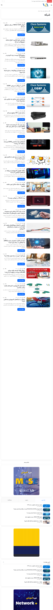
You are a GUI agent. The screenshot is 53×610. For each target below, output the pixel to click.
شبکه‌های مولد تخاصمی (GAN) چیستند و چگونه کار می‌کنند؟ (14, 143)
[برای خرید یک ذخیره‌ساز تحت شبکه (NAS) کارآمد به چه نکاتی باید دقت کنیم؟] (38, 127)
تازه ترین (43, 500)
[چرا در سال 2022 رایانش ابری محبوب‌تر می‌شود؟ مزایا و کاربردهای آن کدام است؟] (38, 214)
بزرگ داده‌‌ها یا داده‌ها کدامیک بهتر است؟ (34, 513)
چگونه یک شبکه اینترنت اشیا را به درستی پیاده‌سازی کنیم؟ (14, 435)
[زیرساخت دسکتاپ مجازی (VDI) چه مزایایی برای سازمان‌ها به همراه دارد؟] (38, 409)
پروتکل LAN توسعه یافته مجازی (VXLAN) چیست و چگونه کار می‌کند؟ (15, 271)
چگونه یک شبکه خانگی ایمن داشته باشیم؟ (16, 185)
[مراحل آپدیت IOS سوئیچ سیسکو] (38, 115)
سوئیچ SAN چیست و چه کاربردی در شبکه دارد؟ (15, 56)
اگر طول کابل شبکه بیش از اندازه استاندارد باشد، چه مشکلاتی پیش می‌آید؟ (16, 362)
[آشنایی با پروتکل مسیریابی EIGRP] (38, 88)
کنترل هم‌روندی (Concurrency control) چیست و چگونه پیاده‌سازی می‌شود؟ (28, 509)
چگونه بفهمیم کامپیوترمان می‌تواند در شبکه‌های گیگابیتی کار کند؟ (15, 171)
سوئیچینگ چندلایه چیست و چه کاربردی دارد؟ (14, 346)
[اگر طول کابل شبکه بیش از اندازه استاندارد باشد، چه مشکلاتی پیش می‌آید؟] (38, 363)
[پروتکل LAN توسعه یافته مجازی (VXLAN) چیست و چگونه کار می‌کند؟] (38, 273)
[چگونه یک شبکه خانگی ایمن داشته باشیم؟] (38, 187)
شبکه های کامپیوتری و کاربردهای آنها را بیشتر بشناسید (14, 287)
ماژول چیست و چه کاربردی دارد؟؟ (16, 448)
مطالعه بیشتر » (21, 34)
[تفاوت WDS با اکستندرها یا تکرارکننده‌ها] (38, 424)
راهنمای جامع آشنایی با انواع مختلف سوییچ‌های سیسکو (15, 41)
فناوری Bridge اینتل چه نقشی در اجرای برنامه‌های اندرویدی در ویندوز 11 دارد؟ (14, 315)
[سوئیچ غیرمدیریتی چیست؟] (38, 395)
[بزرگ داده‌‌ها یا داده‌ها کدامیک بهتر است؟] (46, 514)
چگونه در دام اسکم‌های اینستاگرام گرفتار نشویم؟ (33, 521)
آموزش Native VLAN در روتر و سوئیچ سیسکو (38, 1)
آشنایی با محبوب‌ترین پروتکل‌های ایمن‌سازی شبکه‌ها (16, 378)
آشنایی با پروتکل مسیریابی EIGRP (16, 86)
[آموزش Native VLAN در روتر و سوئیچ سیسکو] (38, 27)
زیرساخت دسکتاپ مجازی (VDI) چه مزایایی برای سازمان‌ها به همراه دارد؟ (15, 407)
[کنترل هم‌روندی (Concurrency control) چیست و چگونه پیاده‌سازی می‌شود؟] (46, 510)
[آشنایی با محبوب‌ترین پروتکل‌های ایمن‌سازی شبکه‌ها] (38, 380)
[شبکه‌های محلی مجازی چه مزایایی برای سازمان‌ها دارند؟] (38, 102)
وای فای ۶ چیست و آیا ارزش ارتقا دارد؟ (14, 256)
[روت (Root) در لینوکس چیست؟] (38, 201)
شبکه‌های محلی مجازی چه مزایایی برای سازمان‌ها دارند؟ (14, 100)
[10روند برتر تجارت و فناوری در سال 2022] (46, 505)
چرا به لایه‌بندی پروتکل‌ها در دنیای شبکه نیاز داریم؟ (14, 71)
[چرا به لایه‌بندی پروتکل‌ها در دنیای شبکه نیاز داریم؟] (38, 73)
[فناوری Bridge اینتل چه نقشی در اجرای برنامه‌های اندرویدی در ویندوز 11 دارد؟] (38, 317)
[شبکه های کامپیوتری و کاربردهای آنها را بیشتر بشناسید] (38, 288)
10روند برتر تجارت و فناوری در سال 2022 (34, 505)
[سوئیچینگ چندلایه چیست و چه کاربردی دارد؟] (38, 349)
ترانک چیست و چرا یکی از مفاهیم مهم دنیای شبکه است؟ (15, 158)
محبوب (26, 500)
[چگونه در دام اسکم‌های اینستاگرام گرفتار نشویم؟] (46, 522)
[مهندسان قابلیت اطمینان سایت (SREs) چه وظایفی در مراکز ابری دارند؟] (38, 243)
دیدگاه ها (10, 500)
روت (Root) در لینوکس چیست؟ (16, 198)
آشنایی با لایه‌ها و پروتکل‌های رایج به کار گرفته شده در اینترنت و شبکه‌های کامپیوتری (14, 227)
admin (23, 23)
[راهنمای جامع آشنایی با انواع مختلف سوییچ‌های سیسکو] (38, 43)
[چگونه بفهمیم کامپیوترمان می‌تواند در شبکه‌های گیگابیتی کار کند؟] (38, 173)
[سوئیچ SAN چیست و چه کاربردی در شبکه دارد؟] (38, 58)
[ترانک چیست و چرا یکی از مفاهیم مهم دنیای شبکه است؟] (38, 160)
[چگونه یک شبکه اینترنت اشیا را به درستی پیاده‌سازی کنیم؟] (38, 437)
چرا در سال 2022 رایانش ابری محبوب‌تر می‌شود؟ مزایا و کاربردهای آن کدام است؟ (14, 212)
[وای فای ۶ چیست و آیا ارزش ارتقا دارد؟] (38, 260)
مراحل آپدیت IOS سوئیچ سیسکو (16, 113)
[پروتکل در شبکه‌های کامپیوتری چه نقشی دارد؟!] (38, 302)
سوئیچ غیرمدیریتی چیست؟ (17, 393)
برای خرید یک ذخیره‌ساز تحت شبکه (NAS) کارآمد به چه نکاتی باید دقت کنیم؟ (15, 126)
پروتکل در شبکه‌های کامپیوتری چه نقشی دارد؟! (14, 300)
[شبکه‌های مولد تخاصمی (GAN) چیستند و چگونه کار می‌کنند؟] (38, 144)
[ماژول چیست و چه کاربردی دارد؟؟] (38, 451)
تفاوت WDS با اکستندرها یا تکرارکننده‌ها (14, 421)
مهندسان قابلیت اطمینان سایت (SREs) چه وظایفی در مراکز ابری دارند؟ (14, 241)
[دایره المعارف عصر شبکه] (45, 5)
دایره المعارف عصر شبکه (45, 11)
